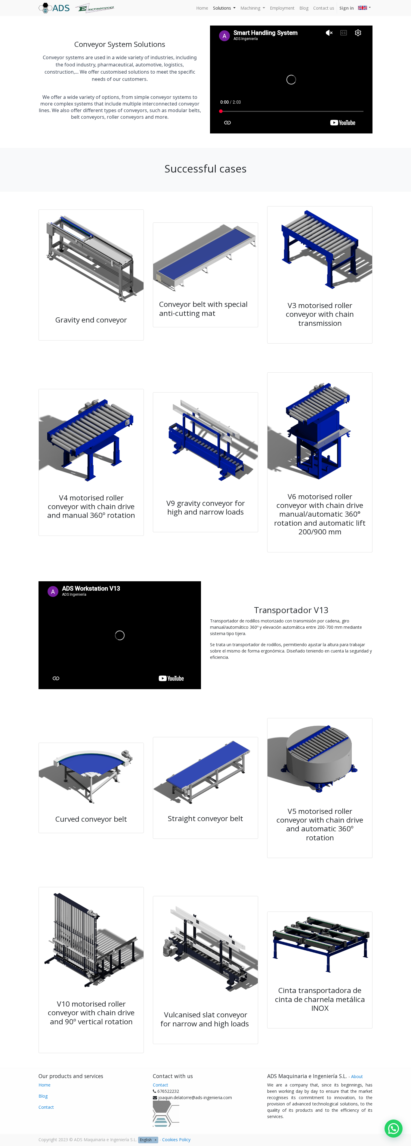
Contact (46, 1107)
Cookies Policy (176, 1139)
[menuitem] (202, 8)
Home (45, 1085)
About (357, 1076)
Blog (43, 1096)
